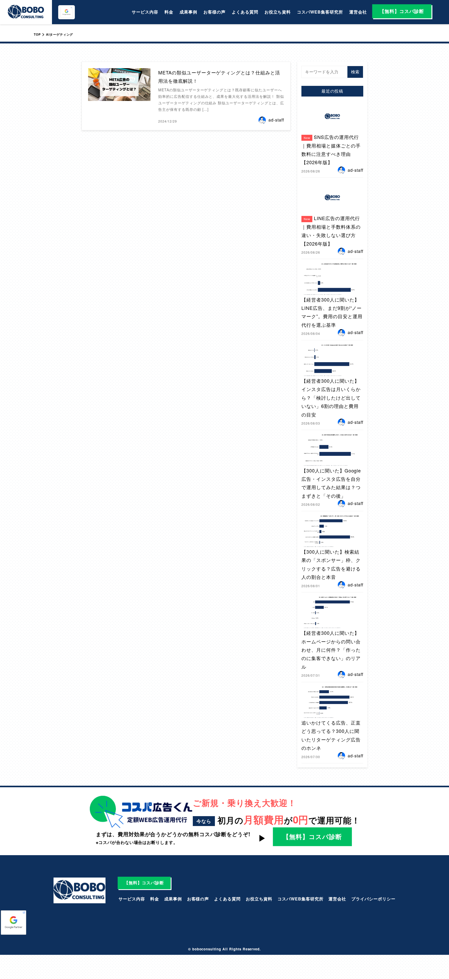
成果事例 (188, 12)
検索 (355, 72)
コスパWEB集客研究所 (320, 12)
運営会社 (358, 12)
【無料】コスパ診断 (402, 11)
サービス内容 (145, 12)
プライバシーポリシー (373, 899)
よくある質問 (245, 12)
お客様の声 (214, 12)
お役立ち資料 (278, 12)
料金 (168, 12)
